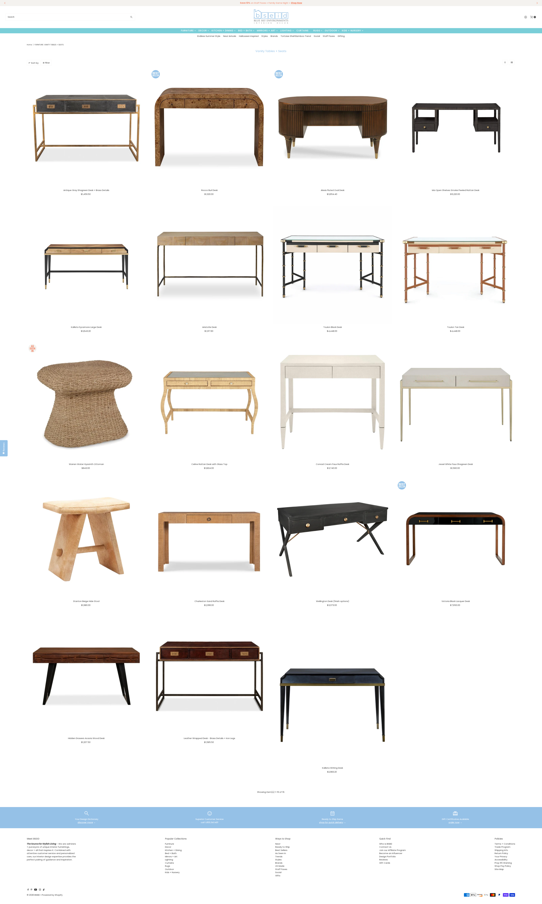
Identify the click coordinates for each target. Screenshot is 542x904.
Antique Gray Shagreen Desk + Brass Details (86, 190)
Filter (47, 62)
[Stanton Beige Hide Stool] (86, 539)
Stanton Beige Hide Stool (86, 601)
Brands (274, 36)
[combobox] (70, 17)
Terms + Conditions (505, 843)
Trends (278, 856)
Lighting (285, 30)
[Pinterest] (31, 890)
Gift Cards (384, 862)
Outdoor (331, 30)
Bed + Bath (245, 30)
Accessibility (501, 859)
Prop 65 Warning (503, 862)
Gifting (341, 36)
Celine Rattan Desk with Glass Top (209, 464)
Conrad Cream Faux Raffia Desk (332, 464)
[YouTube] (35, 890)
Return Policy (501, 853)
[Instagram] (40, 890)
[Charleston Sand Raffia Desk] (209, 539)
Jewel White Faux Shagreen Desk (456, 464)
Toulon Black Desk (332, 327)
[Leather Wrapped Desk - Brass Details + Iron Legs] (209, 676)
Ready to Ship (282, 846)
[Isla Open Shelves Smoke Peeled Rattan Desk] (455, 128)
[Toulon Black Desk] (332, 265)
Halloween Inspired (249, 36)
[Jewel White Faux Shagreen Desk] (455, 402)
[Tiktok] (43, 890)
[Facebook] (28, 890)
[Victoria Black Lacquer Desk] (455, 539)
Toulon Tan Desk (455, 327)
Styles (264, 36)
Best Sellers (281, 850)
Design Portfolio (387, 856)
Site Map (499, 869)
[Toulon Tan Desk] (455, 265)
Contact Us (385, 846)
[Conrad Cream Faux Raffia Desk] (332, 402)
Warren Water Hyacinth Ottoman (86, 464)
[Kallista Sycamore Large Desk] (86, 265)
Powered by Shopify (52, 894)
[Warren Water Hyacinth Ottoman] (86, 402)
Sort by (35, 62)
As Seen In (280, 853)
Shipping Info (501, 850)
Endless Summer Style (208, 36)
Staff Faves (329, 36)
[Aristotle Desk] (209, 265)
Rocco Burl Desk (209, 190)
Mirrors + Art (266, 30)
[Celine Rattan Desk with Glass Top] (209, 402)
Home (29, 44)
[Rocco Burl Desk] (209, 128)
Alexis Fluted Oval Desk (332, 190)
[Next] (537, 3)
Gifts (277, 875)
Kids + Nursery (351, 30)
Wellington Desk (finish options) (332, 601)
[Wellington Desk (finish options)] (332, 539)
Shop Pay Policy (503, 865)
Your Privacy (501, 856)
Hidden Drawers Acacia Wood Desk (86, 738)
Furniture (187, 30)
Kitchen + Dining (222, 30)
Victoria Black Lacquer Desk (456, 601)
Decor (202, 30)
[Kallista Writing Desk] (332, 691)
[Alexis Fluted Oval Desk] (332, 128)
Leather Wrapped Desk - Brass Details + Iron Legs (209, 738)
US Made (279, 865)
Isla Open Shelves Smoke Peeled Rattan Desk (455, 190)
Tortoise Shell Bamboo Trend (296, 36)
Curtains (302, 30)
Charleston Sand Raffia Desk (209, 601)
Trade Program (502, 846)
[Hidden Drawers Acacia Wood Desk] (86, 676)
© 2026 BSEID (33, 894)
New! (277, 843)
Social (317, 36)
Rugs (316, 30)
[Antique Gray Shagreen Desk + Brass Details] (86, 128)
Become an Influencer (390, 853)
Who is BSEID (385, 843)
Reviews (383, 859)
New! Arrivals (229, 36)
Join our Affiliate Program (392, 850)
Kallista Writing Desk (332, 767)
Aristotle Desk (209, 327)
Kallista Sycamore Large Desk (86, 327)
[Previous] (5, 3)
